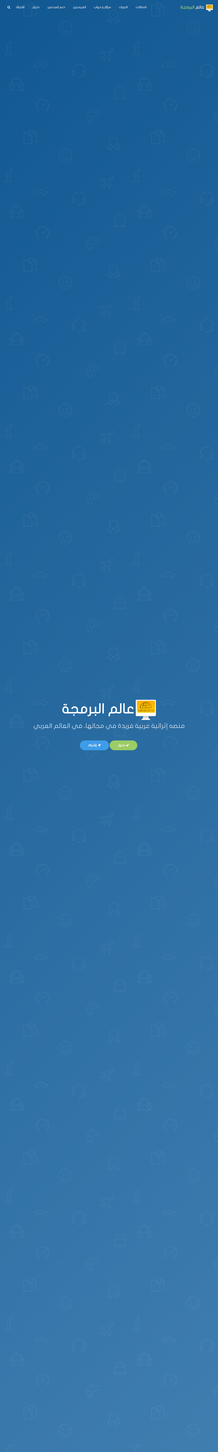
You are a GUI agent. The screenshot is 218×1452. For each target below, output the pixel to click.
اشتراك (20, 7)
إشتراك (92, 745)
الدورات (123, 7)
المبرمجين (79, 7)
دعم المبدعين (56, 7)
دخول (36, 7)
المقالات (141, 7)
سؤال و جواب (102, 7)
